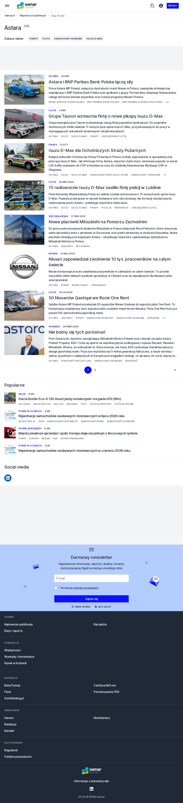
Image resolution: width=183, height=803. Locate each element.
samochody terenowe (145, 174)
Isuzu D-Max (94, 38)
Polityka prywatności (18, 756)
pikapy (33, 38)
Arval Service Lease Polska (66, 101)
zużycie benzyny (101, 403)
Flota (7, 692)
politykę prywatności (85, 587)
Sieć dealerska (58, 216)
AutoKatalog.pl (14, 698)
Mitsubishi (83, 246)
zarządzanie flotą (113, 136)
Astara (53, 76)
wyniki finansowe (72, 438)
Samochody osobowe (68, 38)
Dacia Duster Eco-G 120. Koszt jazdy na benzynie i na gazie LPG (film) (70, 399)
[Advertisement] (91, 58)
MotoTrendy (12, 685)
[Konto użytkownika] (161, 6)
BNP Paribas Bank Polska (103, 101)
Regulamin (11, 750)
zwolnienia (98, 285)
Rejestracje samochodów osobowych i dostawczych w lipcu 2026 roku (72, 416)
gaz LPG (58, 403)
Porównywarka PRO (107, 692)
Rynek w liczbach (30, 411)
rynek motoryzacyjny (76, 360)
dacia (22, 393)
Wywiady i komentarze (19, 656)
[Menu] (7, 6)
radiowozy (121, 207)
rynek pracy (80, 285)
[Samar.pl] (91, 771)
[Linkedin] (7, 478)
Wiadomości (12, 650)
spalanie (72, 403)
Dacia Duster (41, 403)
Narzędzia (100, 624)
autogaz (24, 403)
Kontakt (9, 730)
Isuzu (64, 136)
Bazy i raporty (13, 631)
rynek (65, 285)
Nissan (53, 253)
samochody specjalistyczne (109, 174)
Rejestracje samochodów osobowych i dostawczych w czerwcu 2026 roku (74, 450)
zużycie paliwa (123, 403)
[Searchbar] (152, 6)
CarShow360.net (105, 685)
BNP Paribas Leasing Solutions (142, 101)
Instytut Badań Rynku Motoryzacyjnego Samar (27, 5)
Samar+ (172, 5)
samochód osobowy (100, 317)
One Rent (67, 317)
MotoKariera (102, 718)
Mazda (45, 438)
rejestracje (27, 421)
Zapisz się (91, 599)
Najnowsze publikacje (18, 624)
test (83, 403)
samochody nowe (92, 421)
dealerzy (67, 246)
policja (106, 207)
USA (55, 438)
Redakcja (10, 724)
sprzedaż (153, 317)
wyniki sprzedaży (30, 428)
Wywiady (54, 326)
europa (33, 438)
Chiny (22, 438)
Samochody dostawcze (62, 421)
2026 (41, 421)
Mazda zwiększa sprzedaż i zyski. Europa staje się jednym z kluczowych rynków (78, 433)
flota (46, 38)
